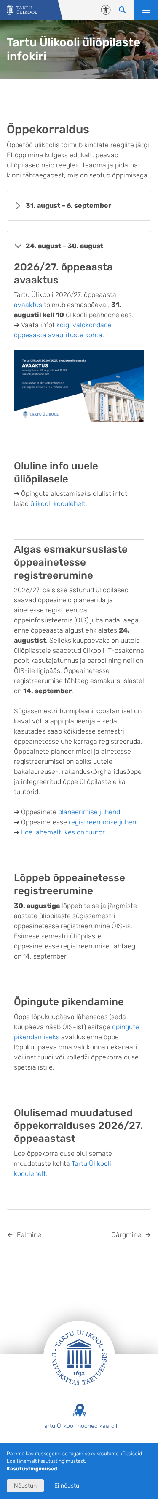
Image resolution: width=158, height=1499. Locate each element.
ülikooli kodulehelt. (58, 504)
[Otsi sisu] (122, 10)
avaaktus (29, 305)
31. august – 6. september (68, 205)
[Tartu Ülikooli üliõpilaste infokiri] (22, 10)
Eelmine (29, 1235)
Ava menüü (146, 10)
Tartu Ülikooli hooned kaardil (79, 1426)
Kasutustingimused (32, 1469)
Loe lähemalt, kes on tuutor (62, 832)
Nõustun (25, 1485)
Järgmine (126, 1235)
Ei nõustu (66, 1485)
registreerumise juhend (104, 822)
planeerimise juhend (89, 812)
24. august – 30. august (64, 246)
